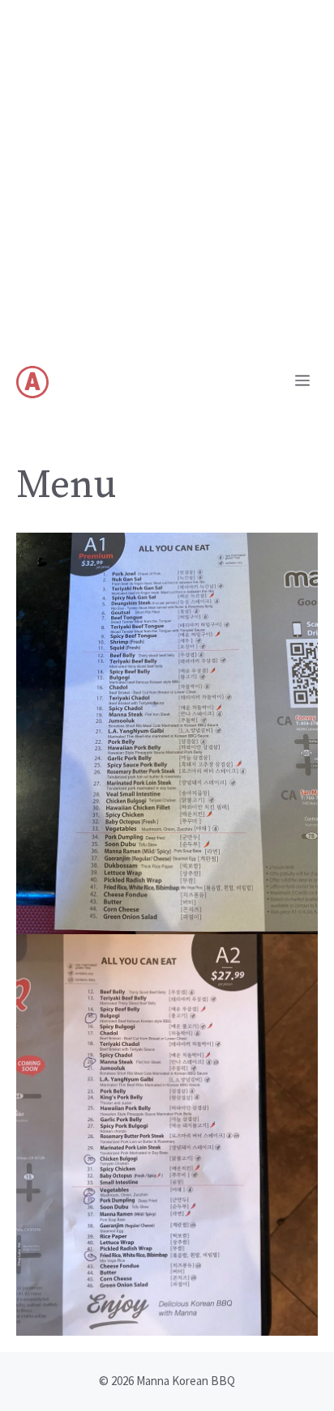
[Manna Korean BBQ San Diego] (32, 382)
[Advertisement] (167, 175)
